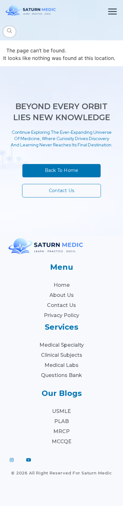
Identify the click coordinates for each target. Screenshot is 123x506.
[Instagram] (12, 460)
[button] (9, 31)
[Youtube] (29, 460)
